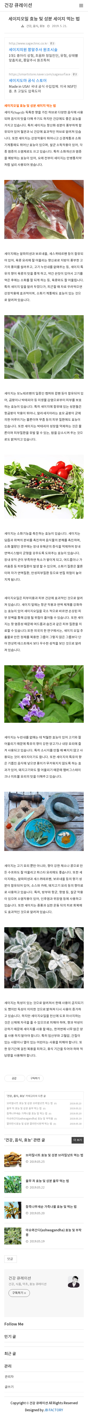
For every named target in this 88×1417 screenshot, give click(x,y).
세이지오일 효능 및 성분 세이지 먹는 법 (44, 19)
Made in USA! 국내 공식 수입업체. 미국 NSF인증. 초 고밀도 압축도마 (43, 89)
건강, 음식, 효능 (35, 26)
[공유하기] (20, 1078)
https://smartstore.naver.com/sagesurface (39, 74)
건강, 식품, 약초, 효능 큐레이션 (28, 1284)
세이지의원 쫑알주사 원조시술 (33, 50)
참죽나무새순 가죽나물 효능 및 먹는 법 (27, 1113)
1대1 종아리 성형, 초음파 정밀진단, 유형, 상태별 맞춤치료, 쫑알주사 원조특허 (43, 58)
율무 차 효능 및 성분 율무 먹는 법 (24, 1108)
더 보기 (77, 1140)
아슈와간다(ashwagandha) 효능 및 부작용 (30, 1118)
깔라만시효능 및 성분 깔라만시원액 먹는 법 (29, 1123)
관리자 (9, 1377)
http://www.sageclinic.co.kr (28, 43)
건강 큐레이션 (20, 1278)
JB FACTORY (53, 1410)
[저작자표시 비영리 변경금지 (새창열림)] (49, 1078)
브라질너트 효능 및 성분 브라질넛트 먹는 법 (30, 1103)
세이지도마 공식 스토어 (28, 81)
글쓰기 (9, 1387)
